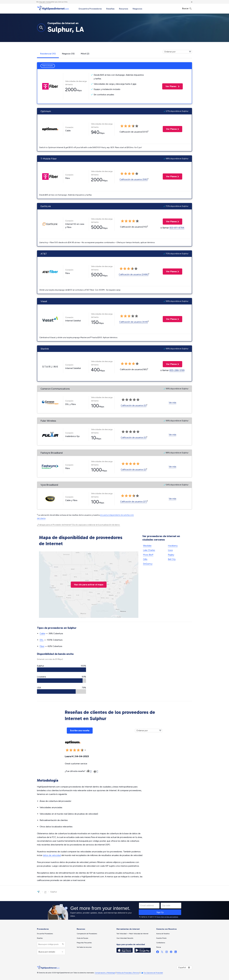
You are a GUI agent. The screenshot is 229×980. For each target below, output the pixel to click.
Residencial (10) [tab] (48, 53)
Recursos (123, 8)
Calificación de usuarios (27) (133, 501)
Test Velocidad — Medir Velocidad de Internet (132, 934)
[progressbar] (61, 669)
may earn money (45, 2)
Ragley (171, 554)
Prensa (158, 947)
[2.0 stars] (127, 463)
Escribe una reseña (79, 730)
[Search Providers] (62, 944)
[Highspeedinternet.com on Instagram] (166, 952)
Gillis (145, 559)
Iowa (170, 550)
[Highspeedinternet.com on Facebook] (157, 952)
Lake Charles (149, 550)
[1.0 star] (123, 463)
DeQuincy (147, 563)
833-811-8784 (176, 227)
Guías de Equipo (82, 938)
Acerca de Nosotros (162, 934)
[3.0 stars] (130, 463)
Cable (42, 633)
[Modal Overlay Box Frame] (114, 910)
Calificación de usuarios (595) (134, 179)
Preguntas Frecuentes (84, 943)
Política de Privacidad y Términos (127, 973)
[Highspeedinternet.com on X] (162, 952)
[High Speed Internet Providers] (53, 8)
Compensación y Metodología (105, 973)
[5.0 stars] (138, 463)
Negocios (137, 8)
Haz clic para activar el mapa (88, 584)
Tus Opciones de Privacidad (153, 973)
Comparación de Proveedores (87, 934)
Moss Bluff (148, 554)
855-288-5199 (176, 370)
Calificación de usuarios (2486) (133, 274)
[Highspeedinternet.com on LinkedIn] (175, 952)
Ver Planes (169, 86)
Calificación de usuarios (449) (133, 322)
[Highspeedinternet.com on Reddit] (171, 952)
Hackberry (173, 545)
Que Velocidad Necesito (124, 938)
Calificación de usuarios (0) (133, 405)
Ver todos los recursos (84, 947)
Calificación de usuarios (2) (133, 469)
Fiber (42, 646)
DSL (41, 640)
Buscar (185, 8)
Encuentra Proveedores (90, 8)
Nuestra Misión (161, 938)
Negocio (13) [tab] (68, 53)
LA (45, 892)
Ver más (172, 402)
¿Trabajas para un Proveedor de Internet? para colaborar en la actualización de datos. (78, 525)
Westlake (147, 545)
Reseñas (110, 8)
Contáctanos (160, 943)
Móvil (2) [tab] (85, 53)
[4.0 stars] (134, 463)
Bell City (172, 559)
